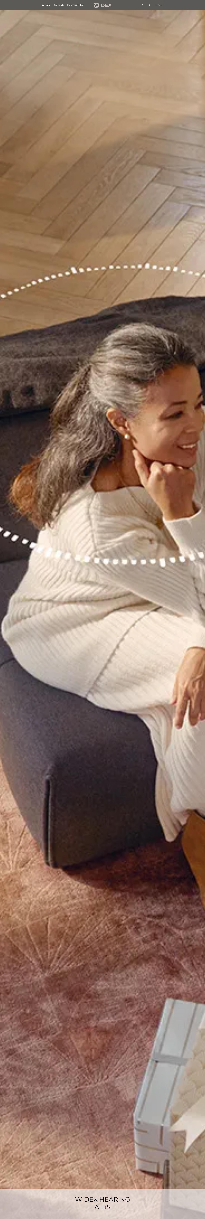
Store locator (59, 5)
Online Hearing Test (75, 5)
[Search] (143, 5)
